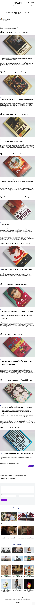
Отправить (4, 499)
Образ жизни (5, 5)
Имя (2, 494)
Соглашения (17, 597)
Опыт (26, 5)
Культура (30, 5)
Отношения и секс (20, 5)
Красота (14, 5)
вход (28, 2)
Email (20, 494)
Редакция (21, 597)
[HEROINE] (17, 3)
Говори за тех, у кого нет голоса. (5, 330)
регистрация (32, 2)
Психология (11, 521)
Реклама (13, 597)
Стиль (10, 5)
